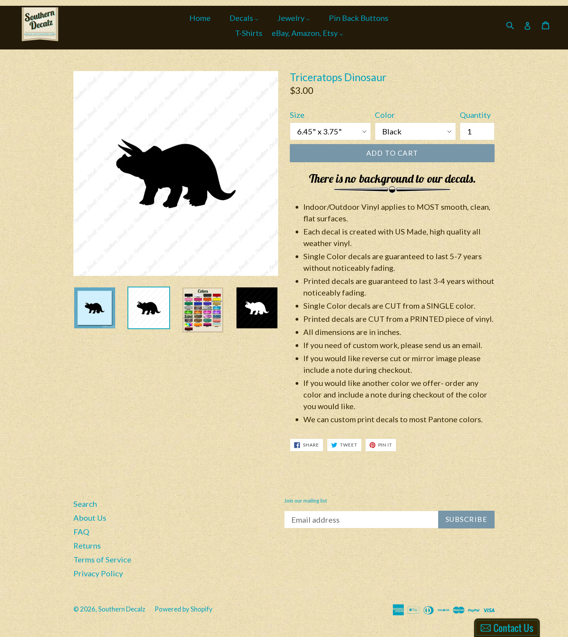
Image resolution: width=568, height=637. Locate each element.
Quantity (475, 114)
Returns (87, 545)
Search (85, 503)
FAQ (81, 531)
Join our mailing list (305, 501)
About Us (89, 517)
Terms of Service (102, 559)
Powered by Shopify (184, 609)
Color (385, 114)
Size (297, 114)
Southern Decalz (121, 609)
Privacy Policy (98, 573)
